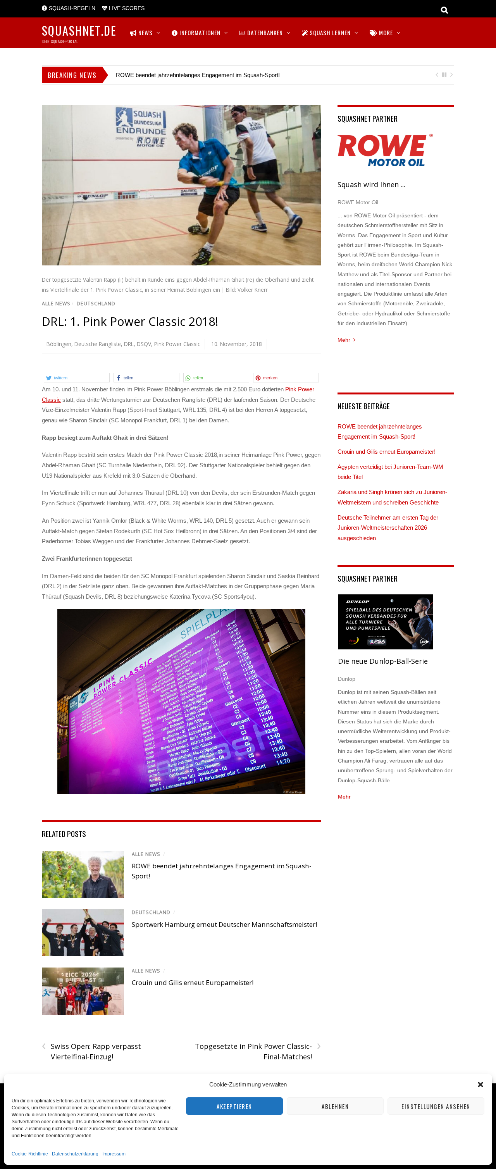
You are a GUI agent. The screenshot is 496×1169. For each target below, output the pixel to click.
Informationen (199, 32)
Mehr (344, 340)
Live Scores (126, 8)
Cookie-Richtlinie (30, 1154)
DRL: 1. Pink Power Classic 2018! (130, 321)
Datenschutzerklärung (75, 1154)
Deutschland (96, 303)
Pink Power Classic (177, 344)
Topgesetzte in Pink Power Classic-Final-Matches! (257, 1051)
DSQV (144, 344)
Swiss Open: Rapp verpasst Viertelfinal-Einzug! (91, 1051)
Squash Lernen (329, 32)
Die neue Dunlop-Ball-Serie (383, 661)
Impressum (114, 1154)
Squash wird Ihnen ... (371, 184)
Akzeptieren (234, 1106)
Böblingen (58, 344)
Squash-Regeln (71, 8)
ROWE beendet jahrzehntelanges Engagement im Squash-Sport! (198, 75)
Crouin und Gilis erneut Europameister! (192, 982)
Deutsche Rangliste (97, 344)
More (385, 32)
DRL (129, 344)
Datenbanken (264, 32)
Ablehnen (335, 1106)
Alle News (56, 303)
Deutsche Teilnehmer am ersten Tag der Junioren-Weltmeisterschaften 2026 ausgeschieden (388, 527)
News (145, 32)
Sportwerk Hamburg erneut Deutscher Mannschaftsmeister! (224, 924)
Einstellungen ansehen (435, 1106)
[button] (480, 1084)
